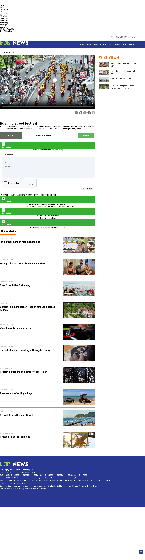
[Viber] (89, 113)
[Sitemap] (117, 37)
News (82, 44)
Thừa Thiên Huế (6, 31)
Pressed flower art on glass (15, 436)
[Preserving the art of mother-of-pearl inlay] (79, 375)
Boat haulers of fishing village (16, 393)
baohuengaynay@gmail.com (44, 477)
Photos (124, 44)
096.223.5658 (4, 2)
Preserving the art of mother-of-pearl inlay (23, 371)
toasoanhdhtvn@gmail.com (20, 2)
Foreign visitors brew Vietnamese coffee (22, 263)
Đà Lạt (2, 12)
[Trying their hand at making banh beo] (79, 245)
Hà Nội (2, 7)
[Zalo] (85, 113)
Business (103, 44)
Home (2, 113)
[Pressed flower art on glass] (79, 440)
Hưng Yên (4, 20)
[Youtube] (125, 37)
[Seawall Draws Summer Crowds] (79, 418)
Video (14, 52)
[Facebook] (121, 37)
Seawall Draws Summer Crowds (17, 415)
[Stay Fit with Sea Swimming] (79, 288)
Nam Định (4, 25)
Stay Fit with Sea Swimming (15, 285)
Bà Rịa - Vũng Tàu (7, 29)
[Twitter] (93, 113)
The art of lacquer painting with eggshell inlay (25, 350)
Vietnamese (132, 37)
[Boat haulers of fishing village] (79, 397)
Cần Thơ (3, 14)
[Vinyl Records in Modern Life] (79, 332)
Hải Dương (4, 18)
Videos (131, 44)
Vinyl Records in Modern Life (16, 328)
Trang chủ (6, 52)
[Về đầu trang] (141, 552)
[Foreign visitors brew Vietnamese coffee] (79, 267)
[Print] (76, 112)
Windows (116, 44)
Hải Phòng (4, 23)
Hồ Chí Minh (5, 10)
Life (110, 44)
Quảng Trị (3, 27)
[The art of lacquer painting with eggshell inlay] (79, 353)
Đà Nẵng (3, 16)
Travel (96, 44)
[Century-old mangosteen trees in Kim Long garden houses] (79, 310)
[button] (55, 494)
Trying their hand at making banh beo (20, 242)
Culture (88, 44)
